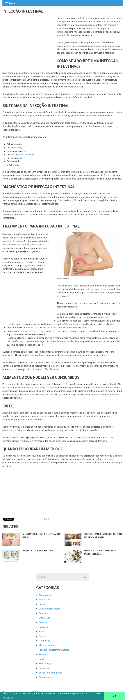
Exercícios (44, 627)
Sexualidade (45, 668)
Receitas (43, 654)
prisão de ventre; (26, 154)
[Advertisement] (29, 39)
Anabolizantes (46, 599)
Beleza (42, 604)
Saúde (42, 659)
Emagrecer (44, 617)
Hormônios (44, 640)
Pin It (46, 519)
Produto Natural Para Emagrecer (55, 649)
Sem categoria (46, 663)
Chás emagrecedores (50, 608)
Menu (12, 3)
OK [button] (114, 696)
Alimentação (45, 595)
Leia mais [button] (8, 697)
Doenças (43, 613)
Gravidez (43, 636)
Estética (43, 622)
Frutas (42, 631)
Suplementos (45, 677)
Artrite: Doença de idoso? (39, 550)
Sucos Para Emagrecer (50, 672)
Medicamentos (46, 645)
